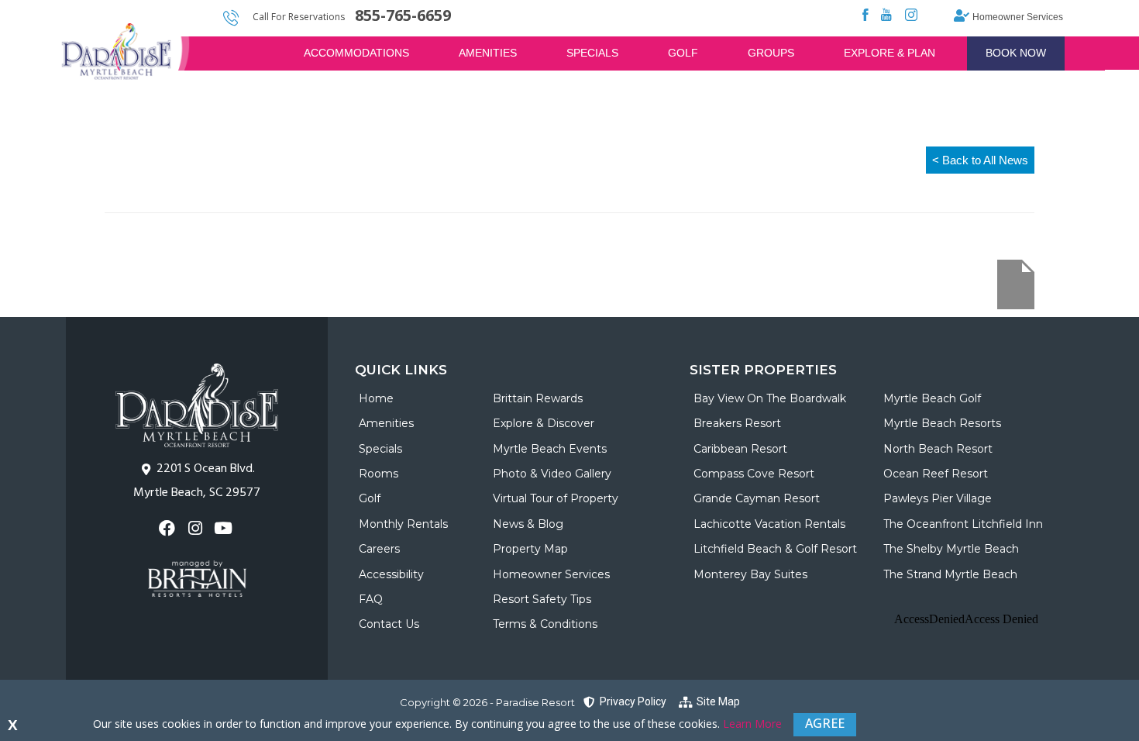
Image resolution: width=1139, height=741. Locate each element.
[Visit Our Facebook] (169, 528)
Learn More (752, 723)
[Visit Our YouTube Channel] (225, 528)
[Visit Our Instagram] (196, 528)
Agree (825, 723)
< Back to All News (980, 160)
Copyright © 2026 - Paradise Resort (487, 702)
